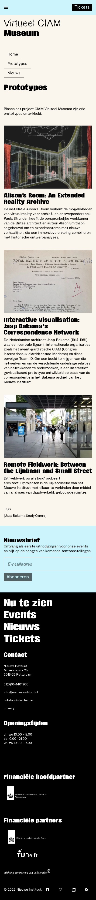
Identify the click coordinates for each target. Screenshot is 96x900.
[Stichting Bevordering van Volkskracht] (27, 872)
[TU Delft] (27, 855)
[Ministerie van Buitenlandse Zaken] (27, 837)
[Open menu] (5, 7)
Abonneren (18, 577)
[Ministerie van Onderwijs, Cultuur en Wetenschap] (27, 793)
